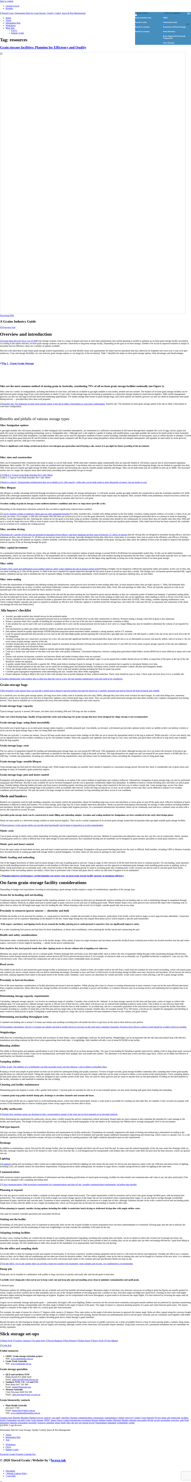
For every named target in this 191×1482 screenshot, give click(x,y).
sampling (50, 1423)
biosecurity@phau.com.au (23, 1410)
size (76, 1423)
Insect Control (63, 1420)
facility (3, 1420)
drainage (150, 1418)
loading (109, 1420)
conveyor (129, 1418)
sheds (63, 1423)
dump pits (165, 1418)
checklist (65, 1418)
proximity (32, 1423)
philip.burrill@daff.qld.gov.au (25, 1379)
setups (57, 1423)
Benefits (16, 1418)
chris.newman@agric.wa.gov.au (26, 1394)
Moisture (117, 1420)
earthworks (176, 1418)
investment (86, 1420)
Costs (143, 1418)
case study (56, 1418)
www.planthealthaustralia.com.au (25, 1413)
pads (182, 1420)
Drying (158, 1418)
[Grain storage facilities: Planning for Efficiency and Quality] (93, 313)
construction (98, 1418)
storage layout (88, 1423)
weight (131, 1423)
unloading (112, 1423)
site (72, 1423)
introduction (75, 1420)
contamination (110, 1418)
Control (120, 1418)
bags (10, 1418)
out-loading (165, 1420)
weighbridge (122, 1423)
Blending (25, 1418)
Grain (27, 1420)
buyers (40, 1418)
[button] (98, 28)
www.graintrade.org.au (21, 1364)
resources (41, 1423)
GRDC (47, 1420)
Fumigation (12, 1420)
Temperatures (101, 1423)
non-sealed (142, 1420)
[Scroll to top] (1, 1481)
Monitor (125, 1420)
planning (13, 1423)
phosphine (4, 1423)
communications (85, 1418)
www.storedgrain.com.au (21, 1358)
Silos (68, 1423)
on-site (157, 1420)
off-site (150, 1420)
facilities (184, 1418)
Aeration (4, 1418)
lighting (102, 1420)
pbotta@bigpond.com (21, 1387)
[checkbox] (149, 16)
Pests (186, 1420)
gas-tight (21, 1420)
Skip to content (6, 1)
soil (80, 1423)
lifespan (94, 1420)
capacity (47, 1418)
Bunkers (33, 1418)
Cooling (137, 1418)
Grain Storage (37, 1420)
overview (175, 1420)
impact (54, 1420)
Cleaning (73, 1418)
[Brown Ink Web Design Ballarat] (57, 1460)
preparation (23, 1423)
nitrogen (133, 1420)
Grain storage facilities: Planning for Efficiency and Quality (43, 47)
